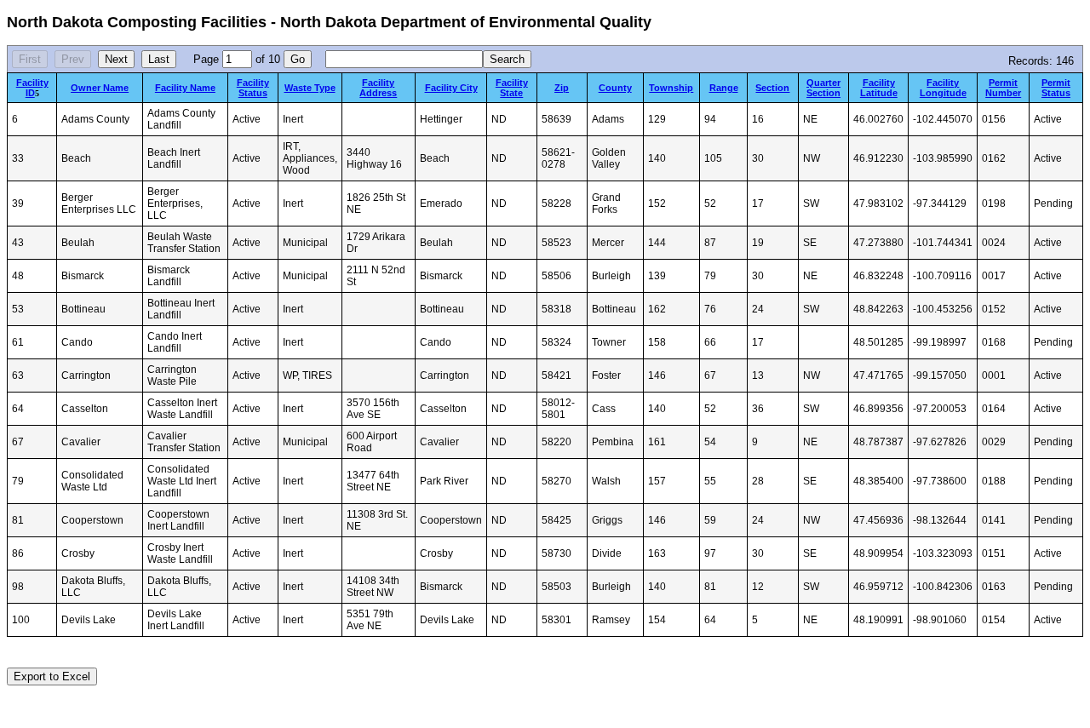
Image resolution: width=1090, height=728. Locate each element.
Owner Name (100, 88)
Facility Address (378, 87)
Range (723, 88)
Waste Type (310, 88)
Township (671, 88)
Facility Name (185, 88)
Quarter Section (823, 87)
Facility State (512, 87)
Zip (561, 88)
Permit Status (1055, 87)
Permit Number (1003, 87)
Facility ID (32, 87)
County (615, 88)
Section (772, 88)
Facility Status (253, 87)
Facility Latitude (879, 87)
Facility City (451, 88)
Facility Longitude (943, 87)
